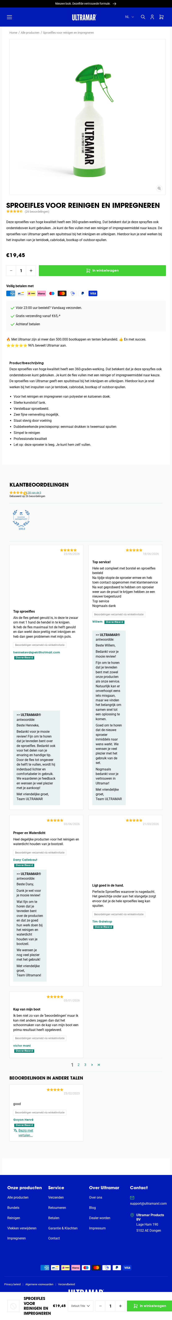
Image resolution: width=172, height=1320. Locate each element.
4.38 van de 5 (33, 492)
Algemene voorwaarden (39, 1284)
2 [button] (78, 1065)
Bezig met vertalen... (25, 1132)
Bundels (13, 1208)
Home (13, 32)
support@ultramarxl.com (148, 1204)
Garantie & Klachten (63, 1228)
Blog (92, 1208)
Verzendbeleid (66, 1284)
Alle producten (30, 32)
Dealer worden (99, 1218)
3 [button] (85, 1065)
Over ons (95, 1197)
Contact (54, 1238)
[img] (70, 550)
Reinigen (13, 1218)
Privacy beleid (12, 1284)
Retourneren (57, 1208)
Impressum (97, 1228)
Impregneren (16, 1238)
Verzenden (56, 1197)
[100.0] (21, 518)
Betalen (53, 1218)
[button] (9, 17)
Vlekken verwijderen (21, 1228)
